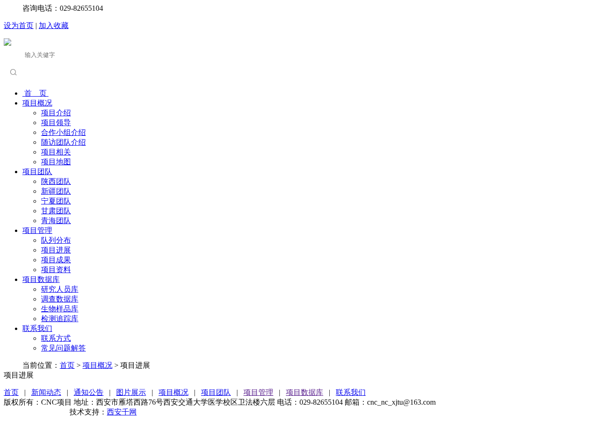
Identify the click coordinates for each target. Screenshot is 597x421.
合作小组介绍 (63, 132)
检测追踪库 (59, 319)
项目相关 (56, 152)
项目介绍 (56, 113)
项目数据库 (41, 279)
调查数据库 (59, 299)
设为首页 (19, 25)
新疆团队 (56, 191)
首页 (67, 365)
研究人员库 (59, 289)
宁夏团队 (56, 201)
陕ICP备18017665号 (36, 412)
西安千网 (122, 412)
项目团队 (37, 171)
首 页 (35, 93)
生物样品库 (59, 309)
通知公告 (89, 392)
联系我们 (37, 328)
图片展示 (131, 392)
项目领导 (56, 122)
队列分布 (56, 240)
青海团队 (56, 221)
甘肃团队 (56, 211)
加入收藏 (54, 25)
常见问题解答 (63, 348)
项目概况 (37, 103)
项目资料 (56, 270)
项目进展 (56, 250)
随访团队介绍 (63, 142)
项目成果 (56, 260)
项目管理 (37, 230)
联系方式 (56, 338)
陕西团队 (56, 181)
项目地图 (56, 162)
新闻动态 (46, 392)
